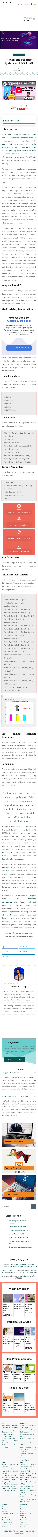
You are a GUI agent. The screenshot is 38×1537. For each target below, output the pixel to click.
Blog (22, 55)
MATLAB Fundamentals (10, 1425)
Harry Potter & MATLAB (10, 1477)
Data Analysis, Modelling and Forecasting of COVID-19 (7, 1309)
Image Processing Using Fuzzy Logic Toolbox (8, 1407)
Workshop (24, 1507)
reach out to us (8, 852)
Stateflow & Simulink (9, 1475)
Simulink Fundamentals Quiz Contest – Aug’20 (19, 1341)
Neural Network (7, 1434)
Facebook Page (16, 1266)
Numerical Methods (8, 1438)
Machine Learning (8, 1430)
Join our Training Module (17, 1234)
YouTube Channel (18, 1264)
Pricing (4, 1509)
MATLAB (16, 55)
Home (4, 1505)
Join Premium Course (19, 1359)
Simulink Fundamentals (10, 1428)
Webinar (23, 1423)
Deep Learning (7, 1432)
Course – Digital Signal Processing (30, 1377)
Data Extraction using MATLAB (18, 1406)
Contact (5, 1518)
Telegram (19, 1272)
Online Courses (11, 1194)
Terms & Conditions (9, 1520)
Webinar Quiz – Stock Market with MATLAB (8, 1340)
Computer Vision (7, 1482)
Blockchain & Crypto (9, 1480)
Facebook (15, 867)
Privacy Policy (7, 1522)
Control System (7, 1436)
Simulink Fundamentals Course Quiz (20, 1247)
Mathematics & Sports (9, 1469)
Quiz (3, 1462)
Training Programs (13, 1168)
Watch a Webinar (19, 1288)
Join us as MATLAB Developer (18, 1237)
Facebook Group (8, 1272)
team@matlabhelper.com (13, 859)
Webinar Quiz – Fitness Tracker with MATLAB (30, 1342)
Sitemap (5, 1526)
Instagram (24, 1524)
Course (4, 1423)
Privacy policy (19, 1534)
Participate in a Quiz (19, 1321)
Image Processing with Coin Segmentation (30, 1407)
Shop (22, 1515)
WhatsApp (24, 1526)
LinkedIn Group (31, 1272)
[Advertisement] (12, 19)
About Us (5, 1507)
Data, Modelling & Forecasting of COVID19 (28, 1449)
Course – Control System (8, 1376)
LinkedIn (5, 867)
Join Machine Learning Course (18, 1230)
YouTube (10, 871)
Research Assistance (14, 1141)
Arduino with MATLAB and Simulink (28, 1308)
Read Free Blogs (19, 1387)
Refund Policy (7, 1524)
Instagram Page (30, 1266)
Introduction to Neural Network (19, 1306)
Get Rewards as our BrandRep (18, 1227)
